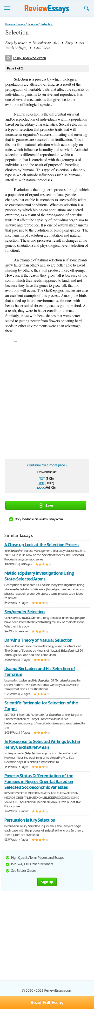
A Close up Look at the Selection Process (41, 544)
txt (42, 478)
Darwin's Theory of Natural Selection (38, 640)
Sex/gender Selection (24, 611)
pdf (41, 482)
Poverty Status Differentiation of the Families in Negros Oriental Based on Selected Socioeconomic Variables (38, 781)
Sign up (47, 881)
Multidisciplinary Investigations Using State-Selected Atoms (39, 576)
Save (49, 505)
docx (41, 487)
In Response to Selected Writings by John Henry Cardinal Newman (42, 744)
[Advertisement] (47, 395)
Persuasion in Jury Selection (29, 820)
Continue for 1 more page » (47, 465)
